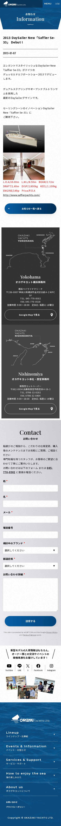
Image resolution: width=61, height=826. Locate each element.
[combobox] (30, 550)
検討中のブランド (14, 543)
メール (8, 512)
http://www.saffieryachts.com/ (21, 195)
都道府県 (9, 559)
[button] (30, 621)
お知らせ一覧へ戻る (31, 208)
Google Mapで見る (29, 314)
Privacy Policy (52, 632)
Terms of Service (29, 635)
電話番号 (8, 527)
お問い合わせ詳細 (14, 574)
